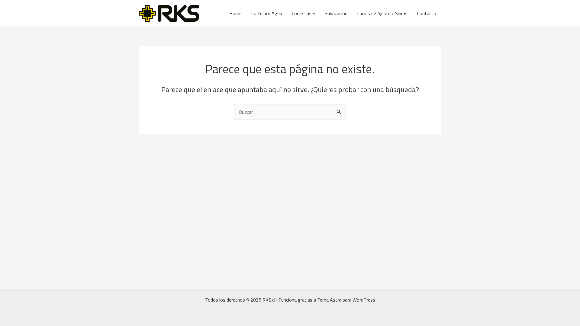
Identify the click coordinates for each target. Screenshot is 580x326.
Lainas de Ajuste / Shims (382, 13)
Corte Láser (303, 13)
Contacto (426, 13)
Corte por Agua (266, 13)
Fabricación (336, 13)
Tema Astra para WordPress (346, 299)
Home (235, 13)
